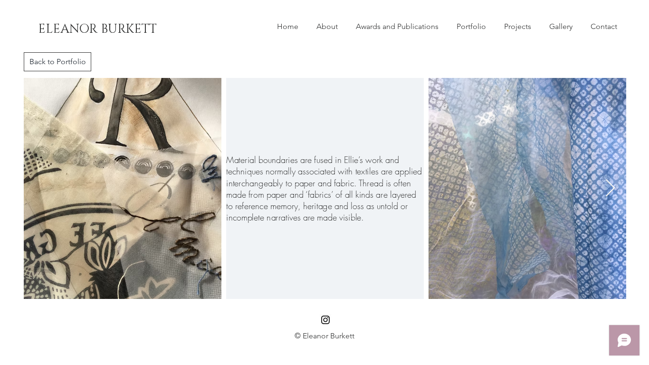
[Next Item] (610, 188)
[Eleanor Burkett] (325, 320)
